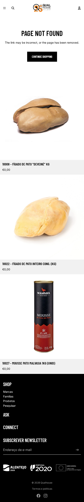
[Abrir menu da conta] (79, 8)
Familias (8, 396)
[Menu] (4, 8)
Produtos (9, 401)
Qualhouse (46, 482)
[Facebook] (38, 495)
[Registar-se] (77, 449)
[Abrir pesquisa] (13, 8)
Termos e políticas (42, 488)
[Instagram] (45, 495)
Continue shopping (42, 56)
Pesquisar (9, 405)
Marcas (8, 391)
